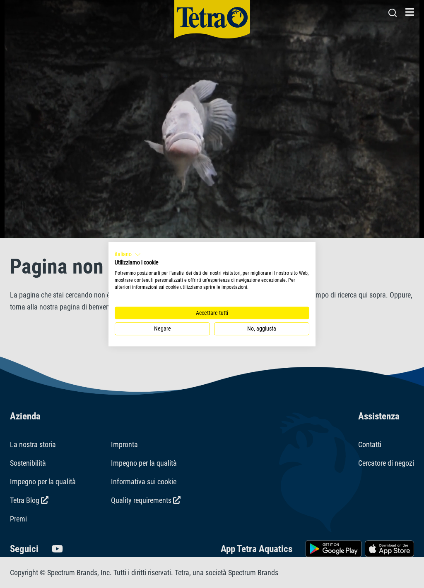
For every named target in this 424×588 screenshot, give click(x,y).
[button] (128, 254)
